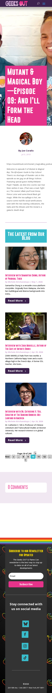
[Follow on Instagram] (25, 646)
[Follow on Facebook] (25, 634)
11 (39, 456)
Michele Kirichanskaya (18, 282)
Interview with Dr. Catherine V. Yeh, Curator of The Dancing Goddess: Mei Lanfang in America (23, 415)
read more (15, 300)
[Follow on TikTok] (25, 658)
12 (44, 456)
